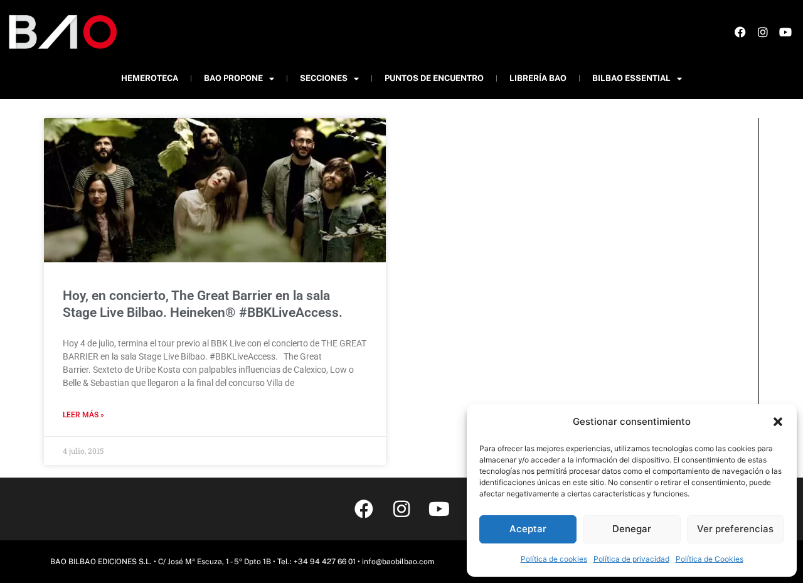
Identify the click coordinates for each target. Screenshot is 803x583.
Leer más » (83, 414)
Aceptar (527, 529)
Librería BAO (537, 78)
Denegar (631, 529)
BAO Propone (233, 78)
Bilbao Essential (631, 78)
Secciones (324, 78)
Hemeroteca (149, 78)
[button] (778, 421)
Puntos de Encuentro (434, 78)
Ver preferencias (735, 529)
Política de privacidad (631, 559)
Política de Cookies (709, 559)
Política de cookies (554, 559)
